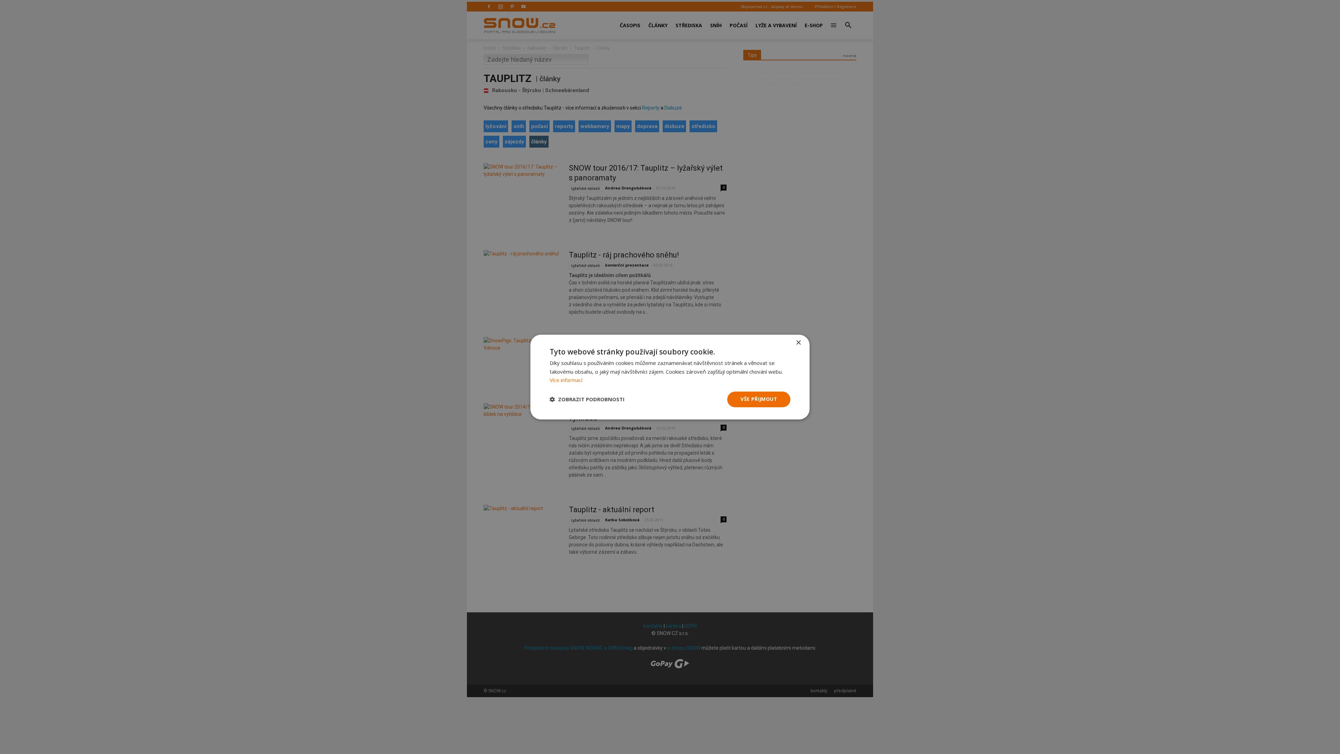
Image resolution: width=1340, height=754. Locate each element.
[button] (587, 399)
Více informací (566, 380)
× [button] (798, 342)
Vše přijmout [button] (758, 399)
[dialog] (670, 377)
